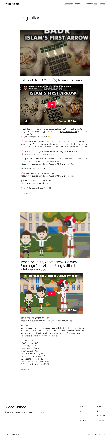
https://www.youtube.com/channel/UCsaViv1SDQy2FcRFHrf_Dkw (47, 164)
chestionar (79, 3)
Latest (102, 3)
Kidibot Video (91, 3)
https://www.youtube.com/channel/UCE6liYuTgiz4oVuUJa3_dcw (46, 320)
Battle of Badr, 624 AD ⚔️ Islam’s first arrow (52, 80)
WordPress (101, 434)
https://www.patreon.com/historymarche (37, 154)
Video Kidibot (12, 3)
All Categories (67, 3)
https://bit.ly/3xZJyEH (68, 131)
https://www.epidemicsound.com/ (34, 183)
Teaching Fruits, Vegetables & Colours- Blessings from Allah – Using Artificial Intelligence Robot (49, 265)
